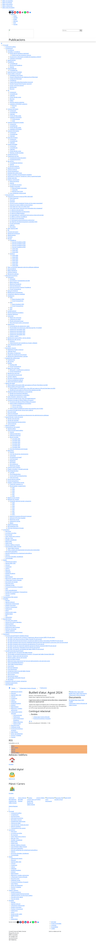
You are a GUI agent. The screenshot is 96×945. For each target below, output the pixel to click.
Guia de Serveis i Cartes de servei (20, 825)
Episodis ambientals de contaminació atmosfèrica (24, 850)
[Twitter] (10, 12)
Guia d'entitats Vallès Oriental (19, 846)
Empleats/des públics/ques (18, 821)
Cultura (13, 700)
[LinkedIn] (17, 12)
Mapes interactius (18, 722)
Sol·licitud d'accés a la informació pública (21, 895)
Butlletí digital (14, 915)
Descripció (14, 831)
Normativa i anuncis (16, 820)
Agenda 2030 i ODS (16, 695)
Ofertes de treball (15, 823)
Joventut (13, 705)
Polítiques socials (15, 727)
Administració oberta (16, 691)
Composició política (16, 813)
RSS (12, 917)
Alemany (15, 21)
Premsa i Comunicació (17, 909)
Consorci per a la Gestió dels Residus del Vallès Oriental (31, 802)
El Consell (11, 811)
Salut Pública (14, 732)
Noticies (13, 749)
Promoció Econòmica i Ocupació (19, 882)
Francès (15, 24)
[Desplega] (17, 688)
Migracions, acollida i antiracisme (20, 875)
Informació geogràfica (17, 848)
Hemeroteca (14, 919)
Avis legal (53, 922)
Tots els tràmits (15, 899)
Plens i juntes (14, 747)
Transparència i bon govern (18, 828)
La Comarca (12, 830)
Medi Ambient (14, 707)
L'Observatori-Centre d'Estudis (28, 688)
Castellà (15, 17)
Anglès (15, 19)
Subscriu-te (12, 779)
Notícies (13, 902)
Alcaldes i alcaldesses (16, 840)
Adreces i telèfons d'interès (18, 845)
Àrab (14, 22)
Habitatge (13, 702)
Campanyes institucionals (18, 905)
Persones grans (15, 725)
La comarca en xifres (16, 833)
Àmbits (14, 688)
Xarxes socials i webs (16, 914)
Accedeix (11, 764)
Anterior (11, 806)
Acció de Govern (15, 816)
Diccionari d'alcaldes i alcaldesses (20, 853)
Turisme (13, 737)
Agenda (13, 751)
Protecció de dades (56, 923)
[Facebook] (12, 12)
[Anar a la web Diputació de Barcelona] (68, 938)
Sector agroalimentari (17, 734)
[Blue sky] (30, 12)
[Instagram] (20, 12)
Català (15, 16)
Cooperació (14, 698)
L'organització (14, 814)
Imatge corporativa (16, 907)
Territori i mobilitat (16, 735)
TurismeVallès (14, 855)
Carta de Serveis (17, 715)
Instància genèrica (16, 892)
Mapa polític (14, 841)
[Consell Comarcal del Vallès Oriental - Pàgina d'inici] (21, 33)
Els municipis (14, 835)
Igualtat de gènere (16, 703)
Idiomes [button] (13, 14)
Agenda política (15, 752)
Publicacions (43, 688)
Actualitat (11, 900)
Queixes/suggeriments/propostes (20, 894)
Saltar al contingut (7, 2)
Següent (15, 806)
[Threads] (27, 12)
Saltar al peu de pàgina (8, 7)
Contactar (11, 10)
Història (13, 852)
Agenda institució (15, 904)
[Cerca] (81, 30)
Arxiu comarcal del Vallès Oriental (22, 799)
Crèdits (53, 928)
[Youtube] (15, 12)
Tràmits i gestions (13, 890)
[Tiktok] (22, 12)
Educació (13, 693)
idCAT (69, 798)
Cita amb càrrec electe (17, 897)
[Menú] (1, 43)
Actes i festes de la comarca (18, 836)
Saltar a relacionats (7, 6)
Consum (13, 696)
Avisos (12, 746)
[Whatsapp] (25, 12)
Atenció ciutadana (16, 826)
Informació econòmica (17, 818)
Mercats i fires (15, 838)
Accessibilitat (54, 927)
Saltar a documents (7, 4)
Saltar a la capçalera (7, 1)
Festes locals (14, 843)
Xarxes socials (17, 723)
